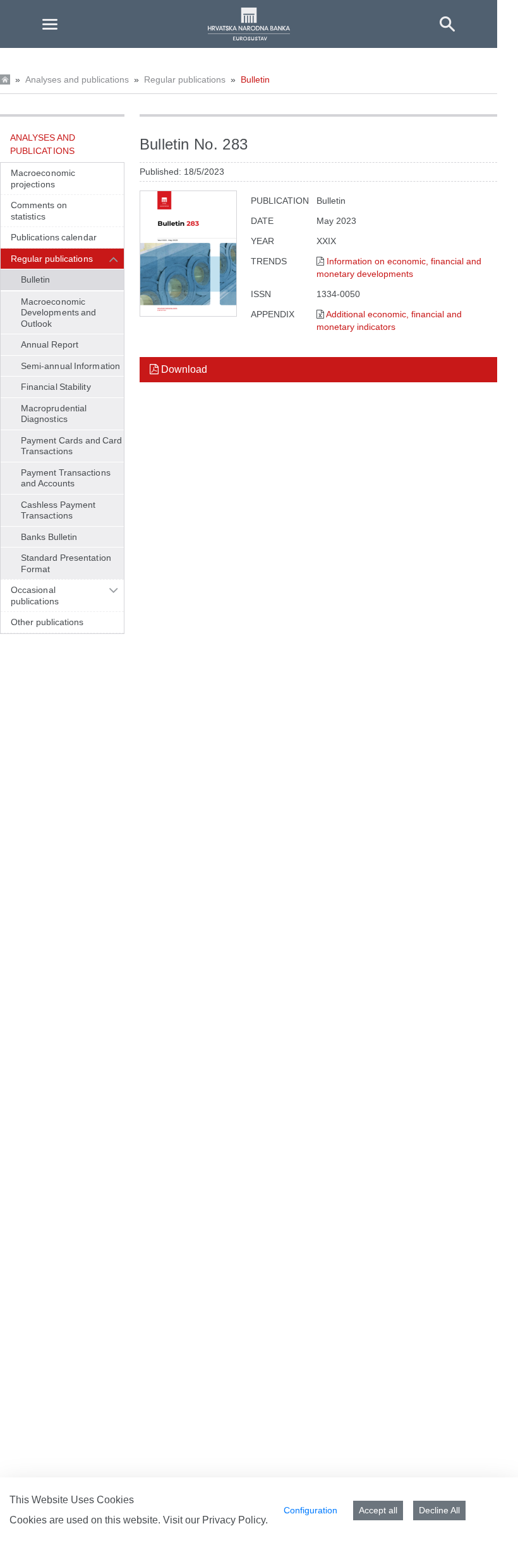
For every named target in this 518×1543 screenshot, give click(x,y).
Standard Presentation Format (66, 563)
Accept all (378, 1510)
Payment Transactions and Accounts (66, 478)
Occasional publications (35, 595)
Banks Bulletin (49, 537)
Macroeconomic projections (43, 178)
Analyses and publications (77, 79)
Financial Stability (56, 387)
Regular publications (185, 79)
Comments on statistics (39, 210)
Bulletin (255, 79)
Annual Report (49, 344)
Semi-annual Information (70, 366)
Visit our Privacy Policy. (215, 1520)
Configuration (310, 1510)
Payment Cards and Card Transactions (71, 446)
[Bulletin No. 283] (188, 254)
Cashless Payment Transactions (58, 510)
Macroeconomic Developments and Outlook (58, 312)
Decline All (439, 1510)
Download (183, 369)
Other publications (47, 622)
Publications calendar (54, 237)
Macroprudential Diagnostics (54, 414)
